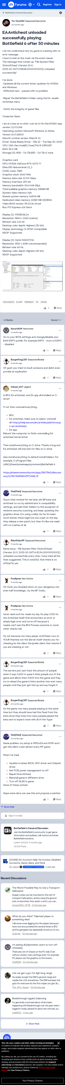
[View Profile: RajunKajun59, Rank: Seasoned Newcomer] (6, 542)
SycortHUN (16, 328)
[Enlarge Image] (32, 276)
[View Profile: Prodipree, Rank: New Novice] (6, 580)
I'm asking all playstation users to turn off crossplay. (34, 946)
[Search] (39, 4)
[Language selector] (31, 5)
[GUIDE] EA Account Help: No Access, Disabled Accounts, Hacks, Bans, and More (35, 861)
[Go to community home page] (17, 5)
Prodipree (16, 578)
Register (47, 4)
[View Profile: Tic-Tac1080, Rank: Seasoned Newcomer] (6, 23)
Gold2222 (16, 962)
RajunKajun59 (17, 540)
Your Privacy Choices (32, 1080)
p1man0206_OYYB (21, 905)
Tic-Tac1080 (18, 21)
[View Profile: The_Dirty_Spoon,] (8, 975)
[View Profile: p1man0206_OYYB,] (8, 890)
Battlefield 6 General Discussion (18, 13)
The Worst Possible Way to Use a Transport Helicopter (36, 889)
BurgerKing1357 (19, 359)
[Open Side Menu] (4, 4)
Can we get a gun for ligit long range (32, 973)
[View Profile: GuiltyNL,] (8, 919)
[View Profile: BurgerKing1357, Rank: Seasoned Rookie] (6, 361)
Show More (9, 807)
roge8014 (16, 1012)
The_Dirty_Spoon (20, 987)
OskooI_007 (17, 387)
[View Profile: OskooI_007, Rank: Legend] (6, 389)
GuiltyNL (16, 933)
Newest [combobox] (56, 320)
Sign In (57, 4)
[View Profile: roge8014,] (8, 1001)
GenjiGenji (16, 491)
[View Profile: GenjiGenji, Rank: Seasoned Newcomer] (6, 493)
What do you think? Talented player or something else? (33, 918)
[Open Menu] (60, 13)
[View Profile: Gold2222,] (8, 947)
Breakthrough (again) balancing (29, 998)
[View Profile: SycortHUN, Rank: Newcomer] (6, 330)
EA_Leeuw (14, 866)
